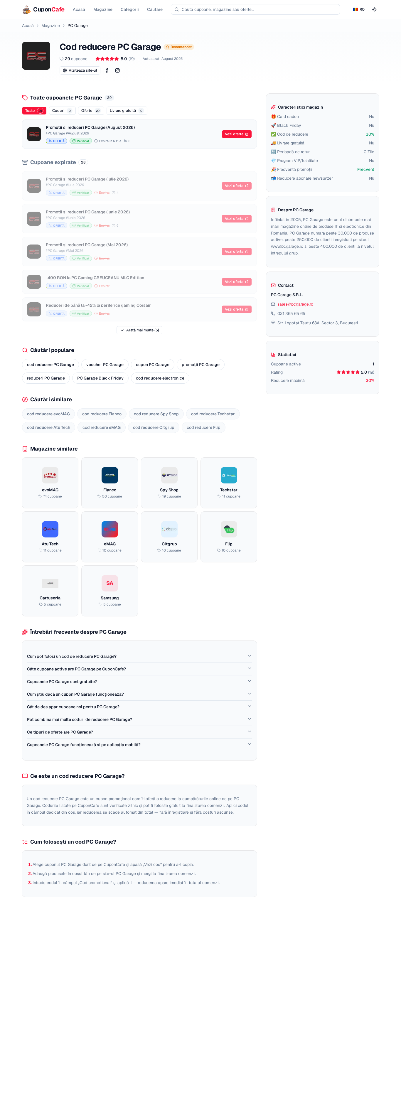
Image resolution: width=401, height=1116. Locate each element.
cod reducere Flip (203, 427)
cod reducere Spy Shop (156, 414)
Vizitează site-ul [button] (83, 70)
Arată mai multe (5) (142, 330)
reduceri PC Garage (46, 378)
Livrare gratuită (126, 110)
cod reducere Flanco (102, 414)
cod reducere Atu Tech (48, 427)
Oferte (90, 110)
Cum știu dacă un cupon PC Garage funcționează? (75, 694)
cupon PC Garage (152, 364)
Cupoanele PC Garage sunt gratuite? (62, 681)
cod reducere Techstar (213, 414)
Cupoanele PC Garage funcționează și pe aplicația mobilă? (84, 744)
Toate (33, 110)
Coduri (61, 110)
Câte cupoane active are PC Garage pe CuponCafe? (76, 669)
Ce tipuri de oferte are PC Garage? (60, 732)
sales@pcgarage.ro (295, 304)
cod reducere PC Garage (50, 364)
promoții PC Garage (201, 364)
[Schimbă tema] (374, 9)
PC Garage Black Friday (100, 378)
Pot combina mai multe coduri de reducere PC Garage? (79, 719)
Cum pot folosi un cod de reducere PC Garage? (72, 656)
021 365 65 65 (291, 313)
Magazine (50, 25)
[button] (107, 70)
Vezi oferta (234, 134)
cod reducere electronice (160, 378)
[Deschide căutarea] (255, 9)
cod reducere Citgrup (153, 427)
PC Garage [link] (78, 25)
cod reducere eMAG (101, 427)
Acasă (28, 25)
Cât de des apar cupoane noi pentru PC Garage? (73, 706)
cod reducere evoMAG (48, 414)
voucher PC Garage (105, 364)
